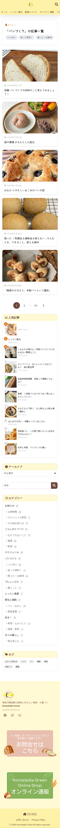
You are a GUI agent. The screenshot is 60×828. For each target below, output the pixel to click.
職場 (17, 667)
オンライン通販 (47, 11)
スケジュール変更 (19, 517)
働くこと (14, 588)
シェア (23, 661)
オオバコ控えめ (11, 661)
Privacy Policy (38, 820)
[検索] (54, 485)
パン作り (11, 37)
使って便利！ (26, 37)
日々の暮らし (13, 635)
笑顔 (46, 661)
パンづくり (12, 558)
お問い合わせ (22, 820)
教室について (31, 11)
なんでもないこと (19, 535)
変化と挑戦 (12, 600)
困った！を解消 (44, 37)
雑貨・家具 (15, 629)
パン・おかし (16, 606)
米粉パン (8, 667)
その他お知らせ (17, 523)
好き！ (10, 617)
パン (31, 661)
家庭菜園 (14, 611)
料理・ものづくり (19, 623)
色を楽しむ (15, 641)
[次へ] (43, 305)
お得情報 (14, 512)
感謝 (38, 661)
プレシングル (13, 582)
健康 (12, 541)
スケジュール (14, 552)
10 (35, 305)
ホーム (4, 11)
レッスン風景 (13, 593)
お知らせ (11, 505)
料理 (12, 546)
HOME (32, 814)
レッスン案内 (16, 11)
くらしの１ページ (16, 529)
